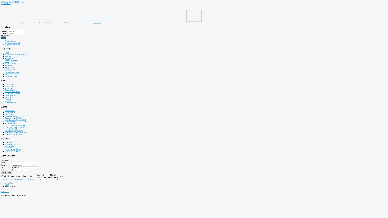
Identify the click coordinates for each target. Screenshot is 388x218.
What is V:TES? (10, 56)
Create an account (10, 41)
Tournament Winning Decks (14, 116)
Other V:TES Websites (12, 151)
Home (7, 53)
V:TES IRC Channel (11, 148)
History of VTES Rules (12, 92)
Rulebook (8, 99)
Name (3, 163)
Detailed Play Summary (12, 93)
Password (4, 33)
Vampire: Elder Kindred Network (15, 54)
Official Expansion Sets (12, 144)
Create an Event (10, 112)
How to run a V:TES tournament (15, 132)
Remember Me (5, 35)
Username (4, 31)
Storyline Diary (14, 129)
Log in (3, 37)
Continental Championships (14, 131)
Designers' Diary (10, 69)
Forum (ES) (8, 65)
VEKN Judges (9, 88)
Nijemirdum (31, 179)
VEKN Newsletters (11, 60)
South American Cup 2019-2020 (15, 122)
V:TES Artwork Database (13, 150)
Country (3, 165)
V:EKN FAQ (9, 58)
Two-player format (11, 76)
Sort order (4, 170)
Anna (12, 179)
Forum (7, 62)
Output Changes (10, 90)
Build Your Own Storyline (17, 127)
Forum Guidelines (10, 63)
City (2, 167)
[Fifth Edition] (6, 4)
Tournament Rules (11, 103)
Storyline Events (10, 123)
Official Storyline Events (17, 125)
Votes (6, 74)
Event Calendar (10, 111)
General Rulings (10, 95)
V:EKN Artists (9, 146)
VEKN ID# (5, 160)
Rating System (9, 67)
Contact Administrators (12, 73)
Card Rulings (9, 97)
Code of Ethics (9, 84)
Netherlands (18, 179)
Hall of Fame (9, 114)
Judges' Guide (9, 86)
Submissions (9, 71)
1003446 (5, 179)
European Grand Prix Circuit (14, 118)
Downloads (8, 142)
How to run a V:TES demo (13, 134)
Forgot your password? (12, 45)
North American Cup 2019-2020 (15, 120)
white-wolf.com (97, 23)
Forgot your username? (12, 43)
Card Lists (8, 101)
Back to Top (5, 192)
